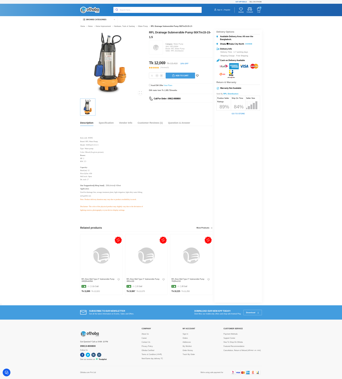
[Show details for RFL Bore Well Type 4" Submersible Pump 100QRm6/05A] (101, 255)
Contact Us (146, 342)
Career (144, 338)
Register (227, 10)
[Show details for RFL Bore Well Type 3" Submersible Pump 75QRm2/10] (191, 255)
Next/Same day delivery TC (152, 359)
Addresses (187, 342)
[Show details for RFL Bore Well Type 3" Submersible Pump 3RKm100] (146, 255)
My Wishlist (187, 346)
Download (251, 312)
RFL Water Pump (177, 49)
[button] (99, 19)
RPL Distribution (177, 51)
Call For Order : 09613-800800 (167, 98)
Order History (188, 350)
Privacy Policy (147, 346)
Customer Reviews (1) (150, 122)
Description (86, 122)
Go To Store (238, 114)
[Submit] (116, 10)
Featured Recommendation (234, 346)
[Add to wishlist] (119, 279)
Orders (185, 338)
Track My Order (189, 354)
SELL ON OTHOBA (255, 2)
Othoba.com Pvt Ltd (88, 372)
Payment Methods (231, 334)
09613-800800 (88, 346)
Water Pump (178, 44)
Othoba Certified (148, 350)
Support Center (229, 338)
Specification (106, 122)
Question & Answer (179, 122)
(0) (89, 286)
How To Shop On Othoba (233, 342)
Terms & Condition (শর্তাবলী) (152, 354)
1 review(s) (164, 67)
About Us (145, 334)
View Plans (168, 85)
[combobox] (157, 10)
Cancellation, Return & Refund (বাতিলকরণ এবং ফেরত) (242, 350)
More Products (203, 228)
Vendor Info (125, 122)
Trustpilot (102, 359)
